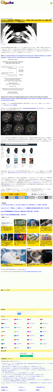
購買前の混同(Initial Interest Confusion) (17, 172)
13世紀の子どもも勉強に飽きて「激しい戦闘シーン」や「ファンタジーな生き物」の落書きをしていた (23, 376)
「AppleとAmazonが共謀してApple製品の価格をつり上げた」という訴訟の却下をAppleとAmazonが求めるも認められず (46, 229)
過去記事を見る (26, 356)
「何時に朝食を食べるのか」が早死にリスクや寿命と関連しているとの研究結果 (18, 378)
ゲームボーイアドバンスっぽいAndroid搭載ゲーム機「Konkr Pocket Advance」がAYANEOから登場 (22, 374)
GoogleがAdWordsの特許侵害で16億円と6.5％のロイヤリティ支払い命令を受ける (33, 242)
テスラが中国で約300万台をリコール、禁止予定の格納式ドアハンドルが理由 (18, 372)
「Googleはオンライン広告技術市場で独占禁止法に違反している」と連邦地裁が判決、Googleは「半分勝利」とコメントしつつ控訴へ (7, 243)
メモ (51, 18)
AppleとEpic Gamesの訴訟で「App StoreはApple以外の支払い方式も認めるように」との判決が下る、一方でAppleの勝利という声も (46, 243)
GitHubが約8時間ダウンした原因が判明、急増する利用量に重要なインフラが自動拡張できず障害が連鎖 (23, 368)
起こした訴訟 (33, 182)
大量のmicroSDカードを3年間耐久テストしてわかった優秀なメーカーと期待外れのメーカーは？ (22, 366)
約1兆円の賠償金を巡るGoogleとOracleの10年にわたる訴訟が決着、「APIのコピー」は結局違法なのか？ (20, 243)
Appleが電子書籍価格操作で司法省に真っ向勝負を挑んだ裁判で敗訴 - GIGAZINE (20, 211)
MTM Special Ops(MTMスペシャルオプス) (33, 108)
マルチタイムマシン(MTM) (10, 105)
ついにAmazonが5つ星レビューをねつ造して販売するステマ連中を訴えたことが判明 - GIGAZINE (24, 204)
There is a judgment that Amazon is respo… (32, 271)
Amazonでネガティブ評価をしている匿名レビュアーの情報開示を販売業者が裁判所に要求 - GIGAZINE (25, 208)
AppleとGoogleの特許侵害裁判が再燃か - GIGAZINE (13, 214)
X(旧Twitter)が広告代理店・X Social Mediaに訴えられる (33, 227)
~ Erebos (4, 44)
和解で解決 (6, 184)
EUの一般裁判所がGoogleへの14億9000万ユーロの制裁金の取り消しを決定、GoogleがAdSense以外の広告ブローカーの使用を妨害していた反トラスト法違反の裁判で (20, 229)
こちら (18, 361)
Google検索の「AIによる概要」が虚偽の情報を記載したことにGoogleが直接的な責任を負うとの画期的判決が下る (7, 228)
